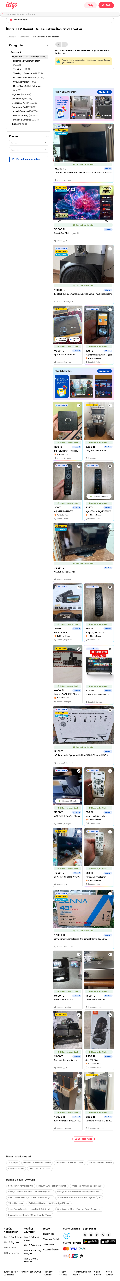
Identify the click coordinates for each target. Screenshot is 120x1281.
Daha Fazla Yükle (83, 1139)
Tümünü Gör (104, 92)
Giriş (90, 5)
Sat (108, 5)
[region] (83, 107)
